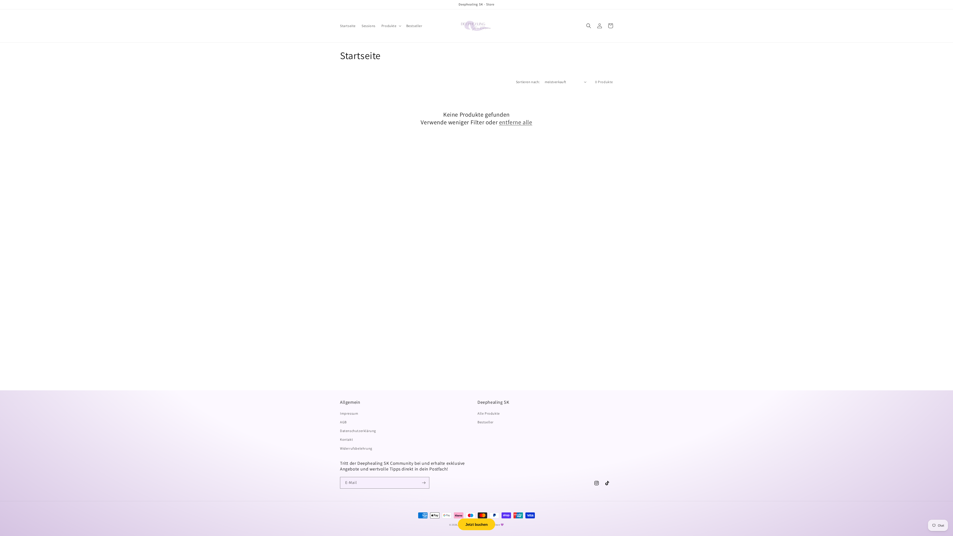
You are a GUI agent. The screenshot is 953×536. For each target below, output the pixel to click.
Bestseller (485, 422)
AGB (343, 422)
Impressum (349, 413)
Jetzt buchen (476, 524)
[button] (390, 26)
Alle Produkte (488, 413)
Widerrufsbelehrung (356, 448)
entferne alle (515, 122)
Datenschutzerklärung (358, 431)
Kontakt (346, 439)
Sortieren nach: (528, 82)
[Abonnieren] (423, 483)
